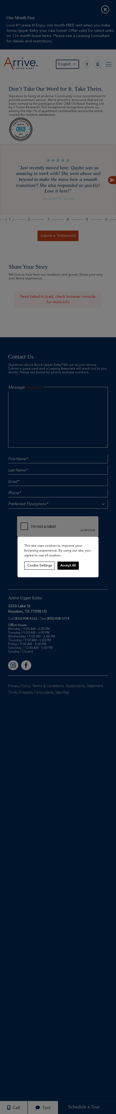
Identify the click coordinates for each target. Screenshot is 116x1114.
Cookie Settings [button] (39, 565)
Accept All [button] (68, 565)
